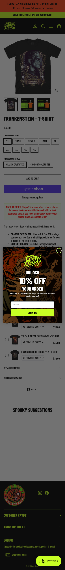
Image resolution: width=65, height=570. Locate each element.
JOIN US (32, 313)
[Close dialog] (59, 250)
